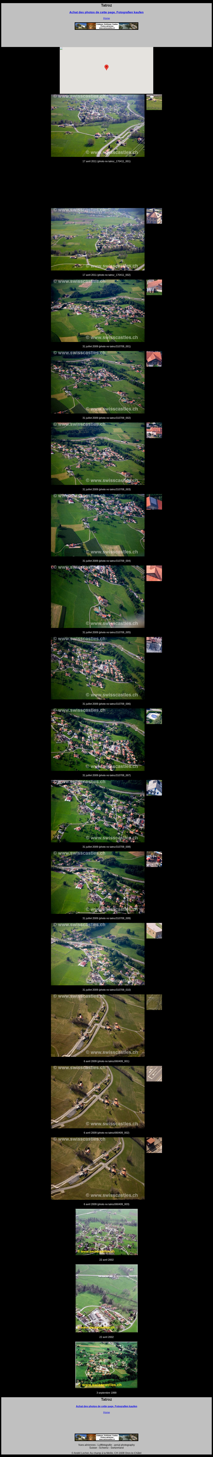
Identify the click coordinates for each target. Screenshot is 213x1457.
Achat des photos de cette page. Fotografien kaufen (106, 12)
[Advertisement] (106, 39)
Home (106, 18)
